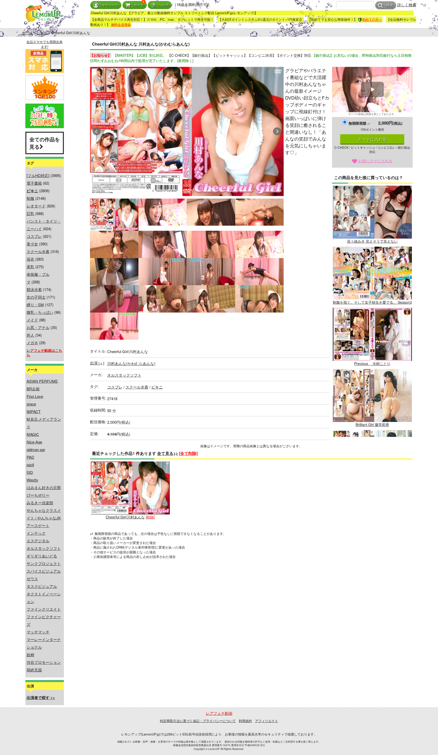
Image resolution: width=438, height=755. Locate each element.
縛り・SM (35, 304)
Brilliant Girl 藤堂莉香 (372, 424)
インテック (36, 533)
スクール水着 (38, 251)
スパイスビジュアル (44, 571)
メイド (32, 319)
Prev (97, 131)
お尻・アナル (38, 327)
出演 (97, 362)
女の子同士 (36, 297)
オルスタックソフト (44, 548)
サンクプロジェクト (44, 563)
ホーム (27, 32)
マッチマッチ (38, 631)
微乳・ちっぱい (40, 312)
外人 (30, 335)
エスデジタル (38, 540)
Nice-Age (34, 441)
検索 (390, 5)
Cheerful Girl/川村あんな (125, 516)
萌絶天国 (34, 669)
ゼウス (32, 578)
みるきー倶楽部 (40, 502)
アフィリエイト (266, 720)
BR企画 (33, 388)
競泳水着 (34, 289)
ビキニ (41, 32)
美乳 (30, 266)
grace (31, 403)
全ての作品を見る (44, 142)
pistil (30, 464)
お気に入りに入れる (374, 160)
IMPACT (34, 411)
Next (277, 131)
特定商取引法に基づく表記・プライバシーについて (198, 720)
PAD (30, 457)
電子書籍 (34, 183)
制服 (30, 198)
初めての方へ (372, 19)
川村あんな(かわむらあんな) (131, 363)
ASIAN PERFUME (42, 381)
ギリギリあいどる (42, 555)
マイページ (110, 5)
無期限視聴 (359, 123)
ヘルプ (164, 5)
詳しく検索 (406, 4)
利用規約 (245, 720)
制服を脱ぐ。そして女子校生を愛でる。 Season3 (372, 302)
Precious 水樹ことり (372, 363)
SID (30, 472)
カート (139, 5)
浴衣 (30, 259)
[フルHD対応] (38, 175)
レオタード (36, 205)
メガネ (32, 342)
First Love (35, 396)
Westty (32, 479)
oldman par (36, 449)
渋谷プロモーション (44, 662)
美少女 (32, 243)
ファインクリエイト (44, 609)
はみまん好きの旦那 (44, 487)
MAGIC (33, 434)
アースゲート (38, 525)
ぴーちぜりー (38, 495)
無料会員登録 (121, 24)
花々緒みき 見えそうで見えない (372, 241)
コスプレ (34, 236)
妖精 (30, 654)
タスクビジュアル (42, 586)
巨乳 (30, 213)
